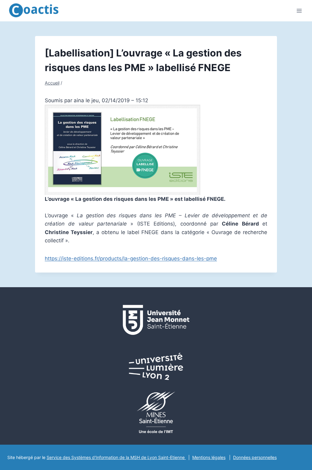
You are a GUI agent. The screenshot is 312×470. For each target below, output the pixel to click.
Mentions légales (208, 457)
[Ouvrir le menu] (299, 10)
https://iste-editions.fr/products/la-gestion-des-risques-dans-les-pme (131, 258)
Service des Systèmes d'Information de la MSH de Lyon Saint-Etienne (116, 457)
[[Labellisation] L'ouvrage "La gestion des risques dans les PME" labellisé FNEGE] (156, 150)
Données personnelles (255, 457)
